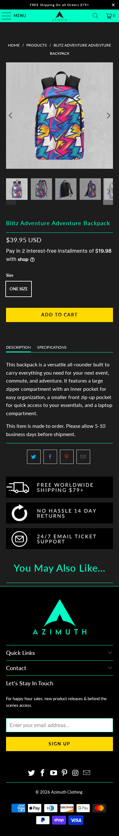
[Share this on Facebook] (50, 457)
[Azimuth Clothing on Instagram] (76, 773)
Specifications (52, 347)
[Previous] (11, 115)
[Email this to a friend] (83, 457)
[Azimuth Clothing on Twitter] (31, 773)
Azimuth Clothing (67, 792)
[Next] (108, 115)
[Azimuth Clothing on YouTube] (53, 773)
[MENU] (3, 16)
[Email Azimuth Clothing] (86, 773)
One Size (19, 288)
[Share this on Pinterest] (67, 457)
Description (18, 347)
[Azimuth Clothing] (59, 16)
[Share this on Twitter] (34, 457)
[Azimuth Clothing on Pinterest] (64, 773)
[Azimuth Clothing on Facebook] (43, 773)
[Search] (95, 16)
